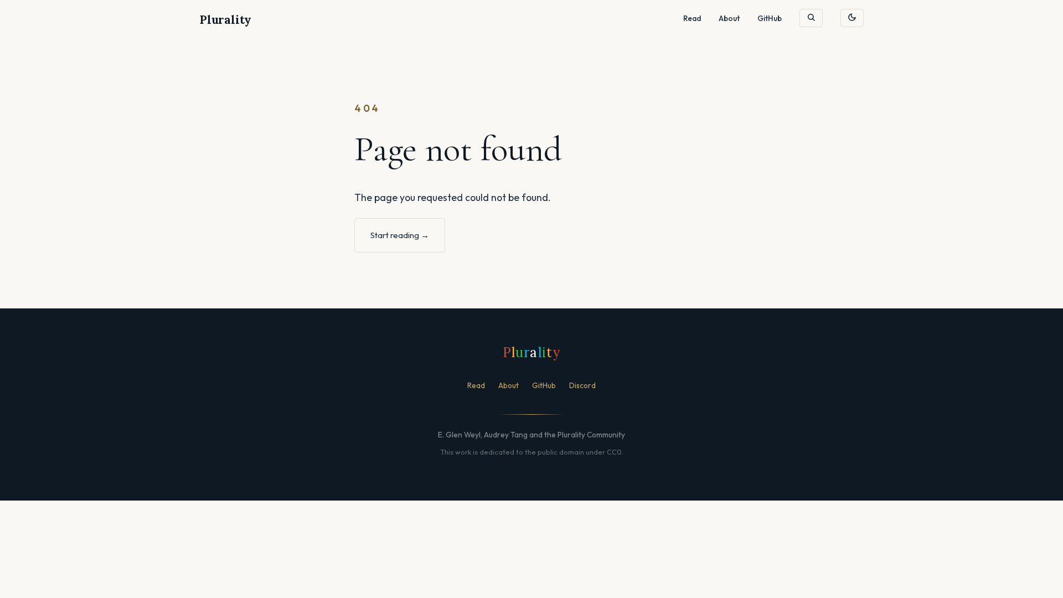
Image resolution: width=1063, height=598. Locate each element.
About (729, 18)
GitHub (769, 18)
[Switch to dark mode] (852, 18)
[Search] (811, 18)
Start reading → (399, 235)
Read (692, 18)
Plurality (225, 19)
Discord (582, 385)
